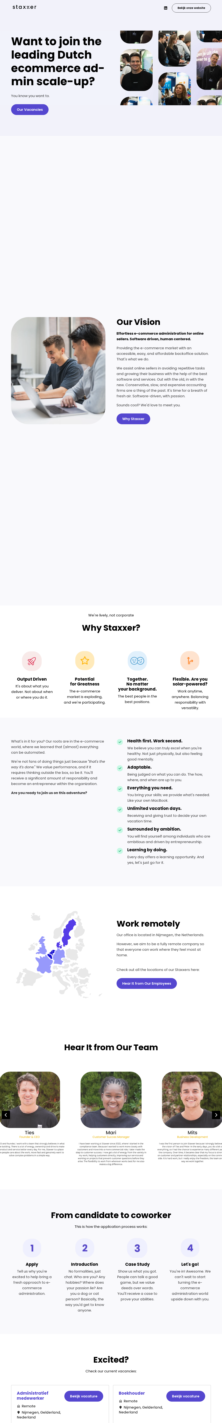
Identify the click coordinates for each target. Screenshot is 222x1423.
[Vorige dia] (6, 1115)
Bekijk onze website (191, 8)
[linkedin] (165, 8)
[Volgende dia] (216, 1115)
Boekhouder (132, 1393)
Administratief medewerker (32, 1396)
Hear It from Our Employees (146, 983)
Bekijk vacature (83, 1396)
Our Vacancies (30, 109)
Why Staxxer (133, 418)
